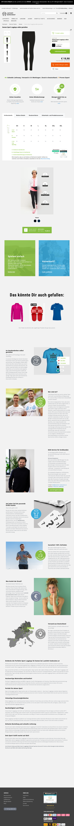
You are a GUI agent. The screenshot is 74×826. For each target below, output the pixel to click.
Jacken (30, 18)
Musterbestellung (45, 158)
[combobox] (50, 13)
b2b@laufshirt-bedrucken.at (59, 485)
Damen (20, 24)
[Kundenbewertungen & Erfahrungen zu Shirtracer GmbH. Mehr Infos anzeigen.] (50, 802)
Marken (59, 18)
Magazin (13, 20)
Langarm (22, 18)
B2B (65, 18)
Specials (6, 20)
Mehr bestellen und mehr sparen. (59, 101)
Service (71, 8)
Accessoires (51, 18)
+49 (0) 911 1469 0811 (58, 486)
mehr (17, 103)
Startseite (4, 24)
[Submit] (57, 13)
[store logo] (9, 14)
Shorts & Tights (39, 18)
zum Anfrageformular (56, 490)
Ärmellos (15, 18)
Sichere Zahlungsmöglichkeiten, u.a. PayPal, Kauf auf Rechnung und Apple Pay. (15, 101)
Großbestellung (63, 8)
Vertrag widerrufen (10, 809)
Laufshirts (5, 18)
